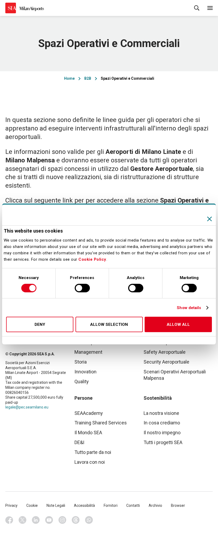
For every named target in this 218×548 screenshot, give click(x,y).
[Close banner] (209, 219)
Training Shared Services (100, 422)
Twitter (23, 520)
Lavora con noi (89, 462)
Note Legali (56, 505)
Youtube (49, 520)
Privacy (11, 505)
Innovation (85, 371)
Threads (76, 520)
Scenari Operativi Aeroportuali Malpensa (175, 375)
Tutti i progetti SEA (163, 442)
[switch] (82, 288)
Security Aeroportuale (166, 362)
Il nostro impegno (162, 432)
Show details (189, 307)
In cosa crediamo (162, 422)
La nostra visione (161, 413)
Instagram (62, 520)
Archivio (155, 505)
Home (69, 78)
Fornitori (111, 505)
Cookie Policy (92, 259)
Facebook (9, 520)
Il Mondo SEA (88, 432)
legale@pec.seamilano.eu (26, 407)
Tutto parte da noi (92, 452)
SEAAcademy (88, 413)
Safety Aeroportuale (165, 352)
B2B (87, 78)
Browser (178, 505)
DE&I (79, 442)
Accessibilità (84, 505)
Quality (81, 381)
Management (88, 352)
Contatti (133, 505)
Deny (40, 324)
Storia (80, 362)
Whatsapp (89, 520)
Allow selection (109, 324)
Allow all (178, 324)
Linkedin (36, 520)
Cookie (32, 505)
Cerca (196, 8)
